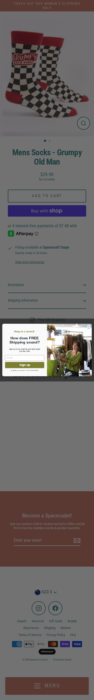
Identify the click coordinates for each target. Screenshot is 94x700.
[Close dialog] (89, 327)
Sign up (24, 365)
